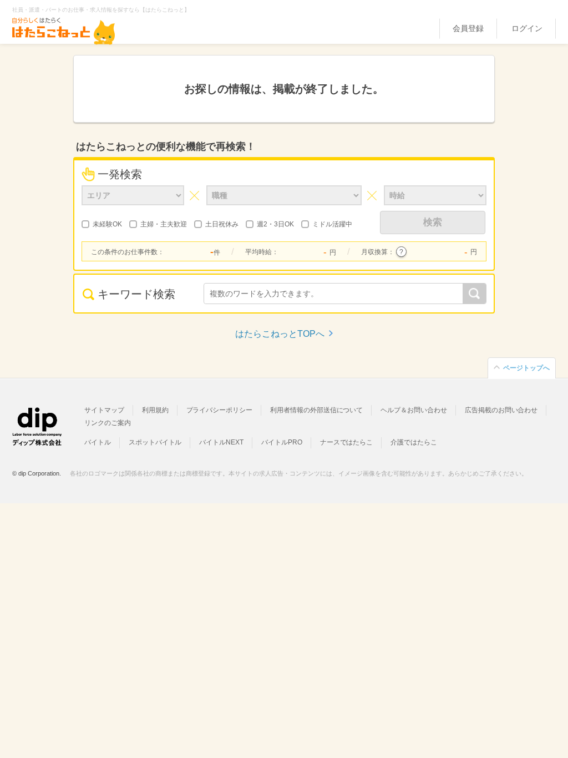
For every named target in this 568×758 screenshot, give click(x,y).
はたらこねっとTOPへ (279, 333)
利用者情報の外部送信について (316, 410)
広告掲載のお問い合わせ (501, 410)
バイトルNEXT (221, 442)
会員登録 (468, 28)
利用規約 (155, 410)
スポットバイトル (155, 442)
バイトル (97, 442)
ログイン (526, 28)
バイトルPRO (281, 442)
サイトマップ (104, 410)
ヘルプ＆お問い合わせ (414, 410)
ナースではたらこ (346, 442)
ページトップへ (526, 368)
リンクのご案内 (107, 423)
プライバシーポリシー (219, 410)
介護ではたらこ (413, 442)
